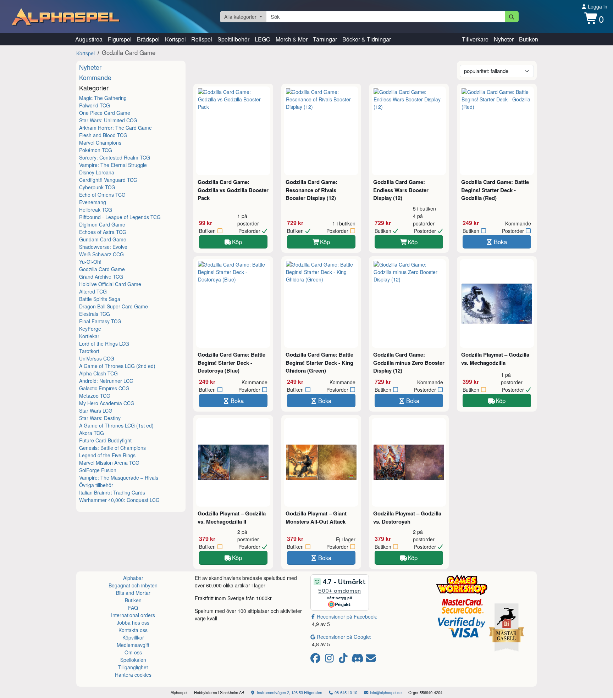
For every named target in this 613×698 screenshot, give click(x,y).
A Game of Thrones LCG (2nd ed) (117, 365)
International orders (133, 615)
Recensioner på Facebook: (347, 616)
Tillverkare (475, 39)
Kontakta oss (133, 629)
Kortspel (175, 39)
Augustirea (89, 39)
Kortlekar (89, 336)
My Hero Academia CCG (106, 403)
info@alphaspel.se (385, 692)
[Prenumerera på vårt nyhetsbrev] (371, 659)
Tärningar (325, 39)
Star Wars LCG (95, 410)
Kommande (95, 77)
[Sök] (512, 16)
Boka (500, 242)
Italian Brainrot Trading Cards (112, 492)
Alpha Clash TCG (98, 373)
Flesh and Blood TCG (103, 135)
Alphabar (133, 577)
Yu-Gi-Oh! (90, 261)
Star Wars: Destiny (100, 417)
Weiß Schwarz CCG (101, 254)
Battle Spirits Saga (99, 298)
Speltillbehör (233, 39)
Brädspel (148, 39)
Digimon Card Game (102, 224)
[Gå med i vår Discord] (358, 659)
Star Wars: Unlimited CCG (108, 120)
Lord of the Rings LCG (104, 343)
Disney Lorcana (96, 172)
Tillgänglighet (133, 667)
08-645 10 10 (345, 692)
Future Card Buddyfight (105, 440)
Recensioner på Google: (344, 636)
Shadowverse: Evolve (103, 246)
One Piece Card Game (104, 112)
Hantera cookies (133, 674)
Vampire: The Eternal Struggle (113, 164)
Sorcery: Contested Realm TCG (114, 157)
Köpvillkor (133, 637)
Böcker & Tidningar (366, 39)
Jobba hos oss (133, 622)
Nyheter (504, 39)
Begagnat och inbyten (133, 585)
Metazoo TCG (94, 395)
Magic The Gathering (103, 97)
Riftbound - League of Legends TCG (120, 216)
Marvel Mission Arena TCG (109, 462)
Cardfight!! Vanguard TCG (108, 179)
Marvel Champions (100, 142)
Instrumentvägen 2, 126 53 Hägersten (289, 692)
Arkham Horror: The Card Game (115, 127)
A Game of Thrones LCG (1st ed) (116, 425)
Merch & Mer (292, 39)
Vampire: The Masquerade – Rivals (118, 477)
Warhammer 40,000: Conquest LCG (119, 499)
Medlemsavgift (133, 644)
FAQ (133, 607)
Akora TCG (91, 432)
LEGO (262, 39)
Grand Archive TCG (101, 276)
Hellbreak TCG (95, 209)
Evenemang (92, 202)
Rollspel (201, 39)
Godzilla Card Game (102, 269)
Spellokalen (133, 659)
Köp (237, 242)
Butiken (528, 39)
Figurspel (120, 39)
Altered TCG (93, 291)
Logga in (596, 6)
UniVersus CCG (96, 358)
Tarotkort (89, 350)
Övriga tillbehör (96, 484)
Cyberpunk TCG (97, 187)
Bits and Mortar (133, 592)
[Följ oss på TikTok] (344, 659)
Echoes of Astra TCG (102, 231)
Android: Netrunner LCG (106, 380)
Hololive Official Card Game (110, 283)
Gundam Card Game (102, 239)
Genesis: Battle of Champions (112, 447)
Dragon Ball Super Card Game (113, 306)
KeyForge (90, 328)
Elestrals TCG (94, 313)
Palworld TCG (94, 105)
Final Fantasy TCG (100, 321)
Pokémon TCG (95, 149)
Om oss (133, 652)
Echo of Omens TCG (102, 194)
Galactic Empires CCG (104, 388)
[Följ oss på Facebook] (316, 659)
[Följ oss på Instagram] (330, 659)
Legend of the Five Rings (107, 455)
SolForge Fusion (97, 470)
